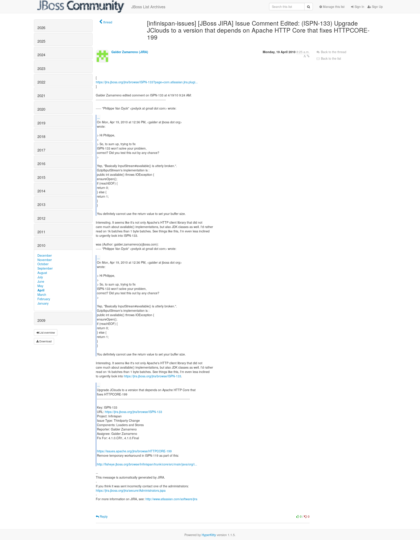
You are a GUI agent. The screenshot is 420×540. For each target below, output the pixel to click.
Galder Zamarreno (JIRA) (129, 52)
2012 (41, 218)
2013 (41, 204)
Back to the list (330, 58)
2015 (41, 177)
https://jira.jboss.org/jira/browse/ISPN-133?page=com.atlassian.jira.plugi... (147, 82)
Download (45, 341)
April (40, 290)
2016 (41, 163)
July (40, 277)
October (43, 264)
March (41, 294)
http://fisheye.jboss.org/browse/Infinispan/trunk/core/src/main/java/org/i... (147, 464)
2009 (41, 320)
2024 (41, 54)
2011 (41, 231)
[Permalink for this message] (308, 56)
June (40, 281)
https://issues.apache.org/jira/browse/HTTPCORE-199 (134, 451)
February (43, 299)
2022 (41, 82)
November (44, 260)
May (40, 286)
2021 (41, 95)
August (42, 272)
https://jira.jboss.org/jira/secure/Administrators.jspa (131, 490)
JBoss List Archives (148, 6)
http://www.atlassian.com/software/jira (171, 499)
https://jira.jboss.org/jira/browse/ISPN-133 (152, 376)
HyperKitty (209, 535)
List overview (47, 332)
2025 (41, 41)
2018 (41, 136)
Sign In (359, 6)
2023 (41, 68)
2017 (41, 150)
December (44, 255)
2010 (41, 245)
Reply (103, 516)
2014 (41, 190)
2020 (41, 109)
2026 (41, 27)
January (43, 303)
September (45, 268)
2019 (41, 122)
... (98, 117)
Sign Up (377, 6)
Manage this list (333, 6)
